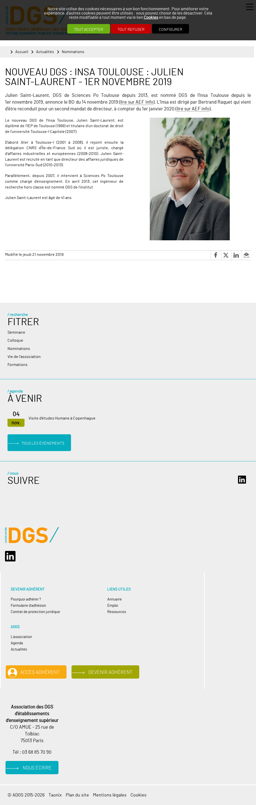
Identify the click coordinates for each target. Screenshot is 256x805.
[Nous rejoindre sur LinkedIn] (243, 479)
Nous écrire (37, 768)
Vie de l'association (24, 357)
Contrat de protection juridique (35, 612)
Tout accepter (88, 30)
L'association (21, 637)
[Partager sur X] (226, 255)
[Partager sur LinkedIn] (236, 255)
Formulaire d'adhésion (28, 606)
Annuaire (114, 599)
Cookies (151, 17)
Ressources (116, 612)
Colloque (15, 340)
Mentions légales (109, 795)
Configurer (170, 30)
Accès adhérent (40, 672)
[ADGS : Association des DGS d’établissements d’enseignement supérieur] (32, 535)
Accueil (21, 52)
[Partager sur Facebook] (216, 255)
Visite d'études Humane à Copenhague (62, 418)
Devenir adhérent (110, 672)
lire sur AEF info (136, 102)
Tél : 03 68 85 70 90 (32, 752)
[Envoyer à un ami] (246, 255)
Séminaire (16, 332)
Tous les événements (43, 443)
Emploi (112, 606)
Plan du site (77, 795)
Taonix (55, 795)
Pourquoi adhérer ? (26, 599)
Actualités (45, 52)
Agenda (17, 643)
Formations (18, 365)
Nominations (73, 52)
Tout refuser (131, 30)
